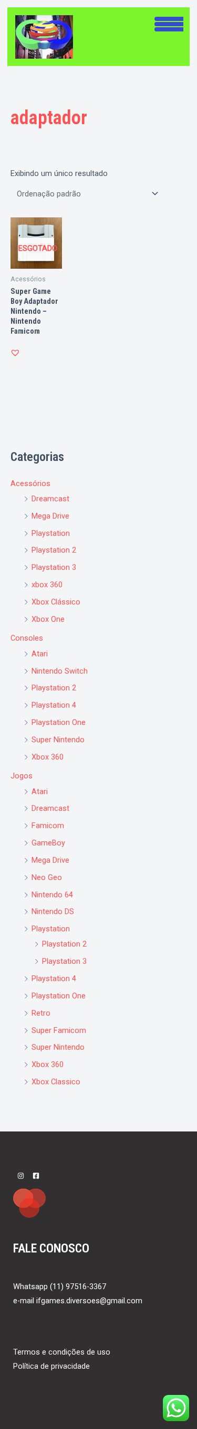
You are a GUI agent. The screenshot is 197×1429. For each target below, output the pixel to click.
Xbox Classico (56, 1081)
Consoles (27, 638)
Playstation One (59, 722)
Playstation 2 (54, 550)
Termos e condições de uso (61, 1352)
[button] (15, 352)
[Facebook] (36, 1175)
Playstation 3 (54, 567)
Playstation (51, 533)
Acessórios (30, 483)
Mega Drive (50, 516)
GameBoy (48, 843)
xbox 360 (47, 584)
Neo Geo (47, 877)
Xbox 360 (48, 757)
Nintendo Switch (60, 671)
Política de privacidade (51, 1366)
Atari (40, 653)
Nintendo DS (53, 911)
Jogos (22, 776)
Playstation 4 (54, 705)
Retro (41, 1013)
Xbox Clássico (56, 602)
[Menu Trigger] (168, 22)
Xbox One (48, 619)
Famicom (48, 825)
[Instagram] (20, 1175)
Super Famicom (59, 1030)
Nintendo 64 (52, 894)
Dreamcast (50, 498)
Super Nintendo (58, 739)
